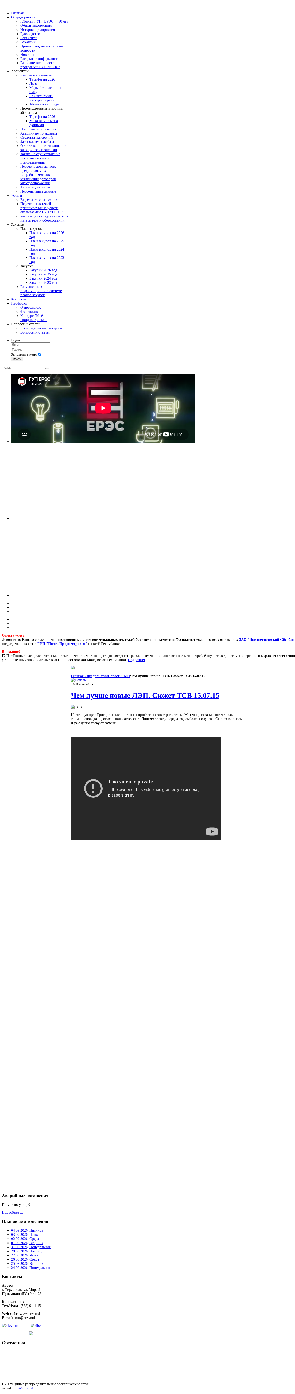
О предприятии (95, 676)
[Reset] (47, 368)
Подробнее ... (12, 1212)
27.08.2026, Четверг (26, 1255)
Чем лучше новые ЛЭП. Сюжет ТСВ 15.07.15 (145, 695)
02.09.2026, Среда (25, 1239)
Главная (77, 676)
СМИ (125, 676)
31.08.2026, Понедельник (31, 1247)
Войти (17, 359)
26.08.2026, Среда (25, 1259)
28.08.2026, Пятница (27, 1251)
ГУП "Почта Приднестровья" (62, 644)
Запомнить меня (24, 354)
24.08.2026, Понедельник (31, 1268)
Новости (114, 676)
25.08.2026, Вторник (27, 1263)
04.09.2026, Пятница (27, 1230)
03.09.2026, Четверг (26, 1234)
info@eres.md (23, 1388)
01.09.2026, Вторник (27, 1243)
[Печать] (78, 680)
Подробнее (136, 660)
